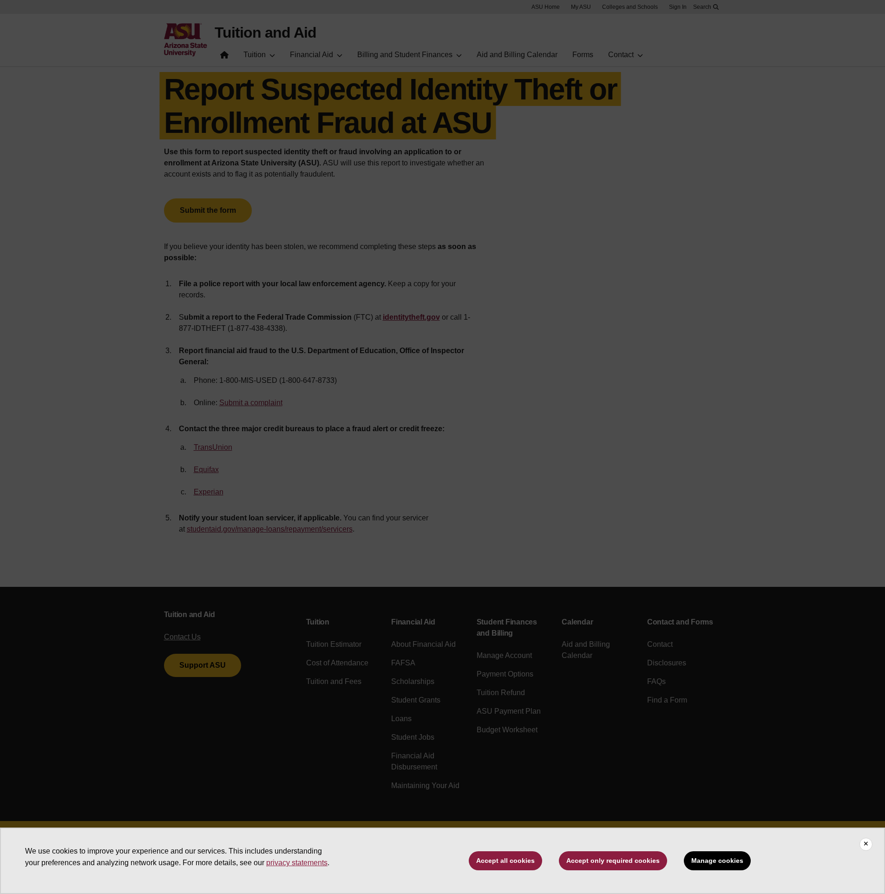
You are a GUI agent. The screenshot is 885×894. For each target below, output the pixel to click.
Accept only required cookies (613, 860)
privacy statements (297, 863)
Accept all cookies (505, 860)
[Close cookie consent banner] (865, 844)
